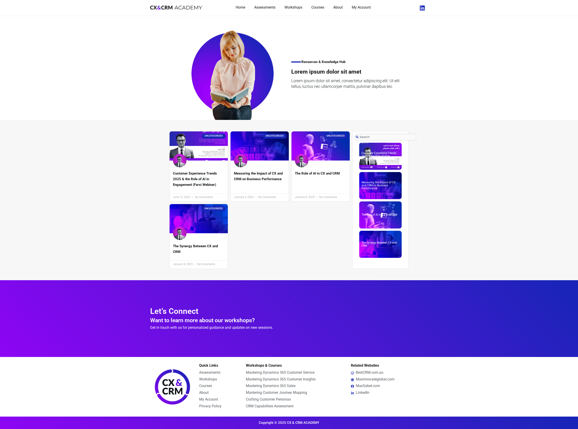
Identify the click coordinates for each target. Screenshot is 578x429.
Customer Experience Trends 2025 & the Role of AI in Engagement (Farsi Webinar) (195, 179)
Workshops (293, 8)
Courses (317, 8)
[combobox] (385, 137)
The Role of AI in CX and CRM (317, 173)
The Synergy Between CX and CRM (379, 244)
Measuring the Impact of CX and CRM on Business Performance (378, 186)
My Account (361, 8)
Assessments (264, 8)
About (338, 8)
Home (240, 8)
